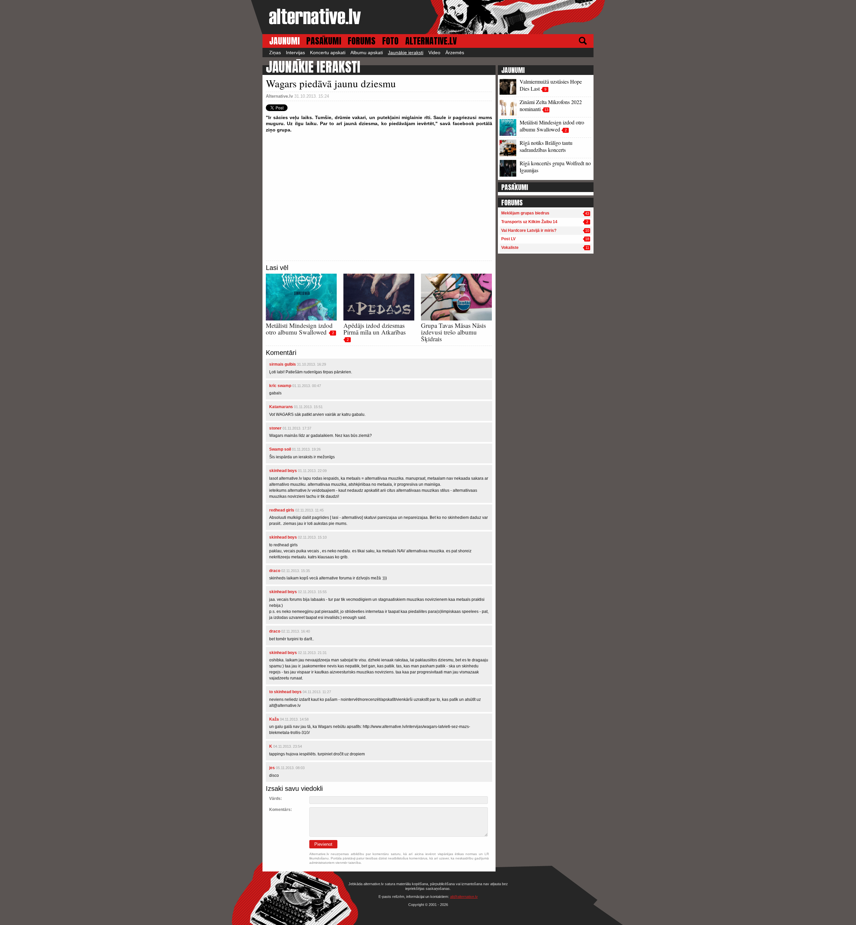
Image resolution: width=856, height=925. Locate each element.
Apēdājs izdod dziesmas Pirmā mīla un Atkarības (374, 328)
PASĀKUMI (323, 41)
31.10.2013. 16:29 (311, 364)
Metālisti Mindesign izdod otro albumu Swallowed (299, 328)
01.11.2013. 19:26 (306, 449)
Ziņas (275, 52)
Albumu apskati (366, 52)
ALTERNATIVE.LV (431, 41)
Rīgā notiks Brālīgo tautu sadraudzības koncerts (546, 146)
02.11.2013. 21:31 (312, 653)
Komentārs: (280, 809)
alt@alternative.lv (464, 897)
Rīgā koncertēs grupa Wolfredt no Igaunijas (555, 167)
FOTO (390, 41)
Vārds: (275, 798)
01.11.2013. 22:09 (312, 471)
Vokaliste (510, 247)
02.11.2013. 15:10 (312, 537)
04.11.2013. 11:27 (317, 692)
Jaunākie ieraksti (405, 52)
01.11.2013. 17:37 (297, 428)
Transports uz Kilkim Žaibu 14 (529, 221)
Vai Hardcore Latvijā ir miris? (528, 230)
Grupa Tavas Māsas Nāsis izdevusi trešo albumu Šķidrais (453, 332)
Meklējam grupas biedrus (525, 213)
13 (546, 110)
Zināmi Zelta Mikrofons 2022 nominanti (551, 105)
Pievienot (323, 844)
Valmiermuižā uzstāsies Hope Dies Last (551, 85)
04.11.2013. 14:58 (294, 719)
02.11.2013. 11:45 (309, 510)
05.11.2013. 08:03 (290, 768)
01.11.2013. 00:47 (306, 386)
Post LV (508, 239)
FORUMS (362, 41)
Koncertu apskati (327, 52)
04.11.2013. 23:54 (287, 746)
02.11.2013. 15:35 (295, 571)
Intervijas (295, 52)
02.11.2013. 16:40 (295, 631)
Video (434, 52)
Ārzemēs (454, 52)
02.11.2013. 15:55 (312, 592)
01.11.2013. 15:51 (308, 407)
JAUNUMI (284, 41)
